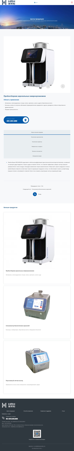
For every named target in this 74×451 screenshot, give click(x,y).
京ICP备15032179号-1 (37, 448)
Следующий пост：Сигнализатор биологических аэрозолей (37, 189)
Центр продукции (11, 411)
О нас (63, 411)
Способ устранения (28, 411)
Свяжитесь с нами (6, 413)
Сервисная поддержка (45, 411)
